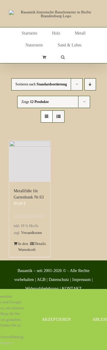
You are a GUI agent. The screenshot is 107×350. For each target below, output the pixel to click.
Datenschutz (59, 279)
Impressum (81, 279)
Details (40, 243)
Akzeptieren (56, 319)
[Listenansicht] (58, 116)
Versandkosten (31, 233)
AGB (41, 279)
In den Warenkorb (23, 246)
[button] (63, 57)
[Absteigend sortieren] (90, 84)
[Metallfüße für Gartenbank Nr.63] (29, 161)
